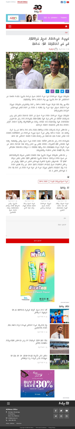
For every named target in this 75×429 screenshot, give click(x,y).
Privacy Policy (52, 427)
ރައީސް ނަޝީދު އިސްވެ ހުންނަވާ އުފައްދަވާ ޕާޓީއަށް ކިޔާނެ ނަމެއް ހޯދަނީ (29, 206)
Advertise (18, 423)
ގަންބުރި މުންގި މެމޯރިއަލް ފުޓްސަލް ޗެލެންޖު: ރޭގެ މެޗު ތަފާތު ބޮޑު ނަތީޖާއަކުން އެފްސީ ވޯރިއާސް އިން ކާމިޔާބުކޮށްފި (29, 357)
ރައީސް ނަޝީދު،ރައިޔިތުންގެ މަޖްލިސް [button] (59, 182)
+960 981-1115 (12, 420)
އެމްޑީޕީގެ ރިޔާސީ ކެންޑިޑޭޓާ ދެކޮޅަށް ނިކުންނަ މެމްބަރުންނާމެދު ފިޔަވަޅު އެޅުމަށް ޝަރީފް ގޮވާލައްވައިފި (13, 208)
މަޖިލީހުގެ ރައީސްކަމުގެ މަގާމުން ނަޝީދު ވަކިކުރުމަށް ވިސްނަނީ (45, 206)
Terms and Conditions (41, 427)
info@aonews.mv (13, 418)
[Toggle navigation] (9, 26)
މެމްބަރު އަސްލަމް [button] (43, 182)
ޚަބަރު (66, 33)
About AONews (10, 423)
